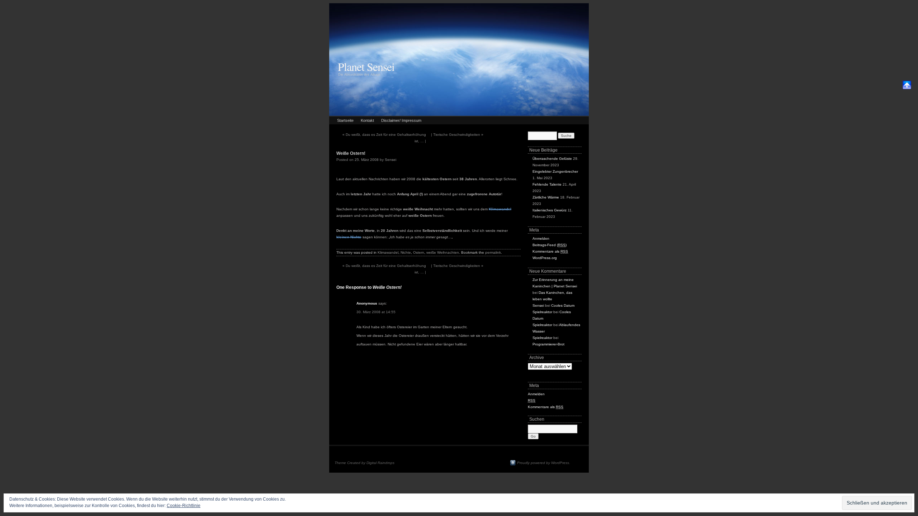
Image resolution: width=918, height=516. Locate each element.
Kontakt (367, 120)
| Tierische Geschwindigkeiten (457, 135)
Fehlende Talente (547, 184)
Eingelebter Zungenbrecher (555, 171)
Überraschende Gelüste (552, 159)
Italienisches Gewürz (550, 210)
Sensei (390, 160)
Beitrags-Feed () (550, 245)
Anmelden (541, 238)
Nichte (406, 252)
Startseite (345, 120)
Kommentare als (550, 251)
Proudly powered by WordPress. (543, 463)
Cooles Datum (562, 305)
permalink (493, 252)
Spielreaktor (542, 312)
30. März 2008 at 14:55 (376, 312)
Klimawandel (388, 252)
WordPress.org (545, 258)
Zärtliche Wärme (546, 197)
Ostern (418, 252)
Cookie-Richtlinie (183, 505)
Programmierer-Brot (548, 344)
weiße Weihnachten (442, 252)
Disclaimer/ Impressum (401, 120)
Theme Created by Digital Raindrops (364, 463)
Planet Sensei (366, 66)
